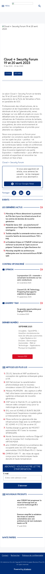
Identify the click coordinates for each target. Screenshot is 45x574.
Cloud (8, 73)
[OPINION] (41, 269)
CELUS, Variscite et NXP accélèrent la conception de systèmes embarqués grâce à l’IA (24, 376)
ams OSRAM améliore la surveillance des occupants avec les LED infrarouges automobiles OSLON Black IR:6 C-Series (24, 447)
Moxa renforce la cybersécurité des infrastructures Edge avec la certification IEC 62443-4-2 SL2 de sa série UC (23, 422)
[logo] (22, 6)
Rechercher (15, 555)
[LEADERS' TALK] (41, 303)
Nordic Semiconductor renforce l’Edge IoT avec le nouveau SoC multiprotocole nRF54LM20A (24, 439)
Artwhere (27, 569)
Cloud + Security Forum (13, 163)
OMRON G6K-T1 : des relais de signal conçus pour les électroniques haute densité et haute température (22, 456)
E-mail (5, 474)
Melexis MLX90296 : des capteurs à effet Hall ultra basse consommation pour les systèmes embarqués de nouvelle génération (24, 395)
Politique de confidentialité (32, 555)
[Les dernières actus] (41, 207)
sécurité (18, 73)
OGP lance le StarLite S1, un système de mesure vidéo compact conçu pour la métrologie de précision (23, 404)
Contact (5, 555)
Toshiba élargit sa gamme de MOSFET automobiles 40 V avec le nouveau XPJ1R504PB (23, 430)
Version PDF (22, 356)
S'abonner (22, 486)
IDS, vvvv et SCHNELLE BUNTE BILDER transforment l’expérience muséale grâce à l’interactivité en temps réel (24, 413)
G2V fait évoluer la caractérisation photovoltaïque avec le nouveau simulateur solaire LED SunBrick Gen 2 (23, 385)
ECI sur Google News (24, 184)
